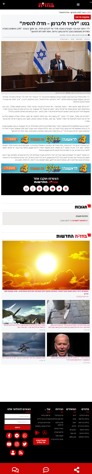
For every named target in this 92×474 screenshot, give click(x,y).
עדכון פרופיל (59, 415)
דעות (74, 422)
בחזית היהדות (84, 433)
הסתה (73, 35)
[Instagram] (17, 444)
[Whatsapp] (25, 436)
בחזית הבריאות (83, 422)
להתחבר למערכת (79, 220)
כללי (89, 12)
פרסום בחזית (45, 415)
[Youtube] (9, 444)
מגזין (74, 419)
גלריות (74, 426)
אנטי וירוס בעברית (44, 422)
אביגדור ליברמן (80, 35)
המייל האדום (58, 428)
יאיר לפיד (68, 35)
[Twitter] (25, 444)
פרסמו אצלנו (58, 432)
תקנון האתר (59, 435)
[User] (13, 453)
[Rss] (21, 453)
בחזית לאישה (84, 429)
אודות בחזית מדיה (57, 439)
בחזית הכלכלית (83, 426)
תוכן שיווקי (72, 437)
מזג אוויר (73, 433)
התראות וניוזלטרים (57, 419)
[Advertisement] (46, 384)
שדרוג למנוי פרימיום (59, 423)
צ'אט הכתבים (84, 415)
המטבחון (73, 429)
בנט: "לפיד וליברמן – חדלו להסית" (55, 23)
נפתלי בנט (62, 35)
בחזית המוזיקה (84, 437)
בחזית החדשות (84, 419)
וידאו (74, 415)
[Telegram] (17, 436)
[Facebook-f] (9, 436)
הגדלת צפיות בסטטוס (42, 426)
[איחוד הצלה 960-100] (46, 143)
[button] (78, 5)
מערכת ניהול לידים (43, 419)
